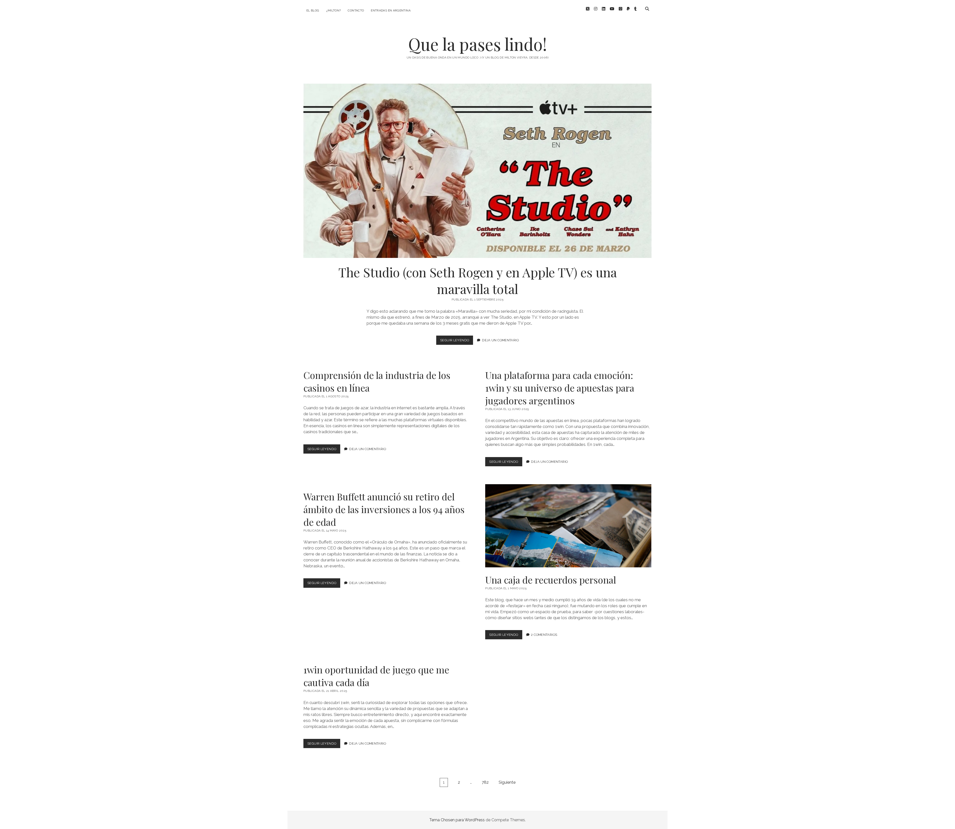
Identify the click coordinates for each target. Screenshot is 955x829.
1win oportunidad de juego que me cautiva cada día (376, 676)
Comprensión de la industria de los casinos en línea (376, 381)
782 (485, 782)
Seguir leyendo (456, 341)
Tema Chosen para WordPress (457, 820)
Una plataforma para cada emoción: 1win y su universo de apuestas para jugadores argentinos (559, 388)
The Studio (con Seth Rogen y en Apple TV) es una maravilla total (477, 171)
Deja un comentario (500, 340)
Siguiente (507, 782)
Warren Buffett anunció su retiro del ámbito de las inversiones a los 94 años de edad (384, 509)
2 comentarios (544, 635)
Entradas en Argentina (391, 10)
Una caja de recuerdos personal (568, 525)
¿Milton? (333, 10)
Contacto (356, 10)
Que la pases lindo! (477, 44)
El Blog (312, 10)
